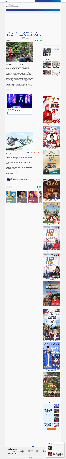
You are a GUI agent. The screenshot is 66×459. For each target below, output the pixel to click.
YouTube (16, 454)
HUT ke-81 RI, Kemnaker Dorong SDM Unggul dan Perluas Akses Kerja (48, 405)
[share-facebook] (37, 40)
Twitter (15, 454)
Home (8, 1)
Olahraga (37, 451)
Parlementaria (37, 9)
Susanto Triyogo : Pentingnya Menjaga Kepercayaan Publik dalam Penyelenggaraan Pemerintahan (56, 67)
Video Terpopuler (47, 47)
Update (36, 152)
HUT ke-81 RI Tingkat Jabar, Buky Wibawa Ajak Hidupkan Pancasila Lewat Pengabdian (48, 410)
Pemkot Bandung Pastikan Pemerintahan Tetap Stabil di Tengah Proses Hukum (47, 67)
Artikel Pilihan (46, 59)
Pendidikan (43, 9)
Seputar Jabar (30, 452)
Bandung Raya (19, 9)
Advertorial (13, 9)
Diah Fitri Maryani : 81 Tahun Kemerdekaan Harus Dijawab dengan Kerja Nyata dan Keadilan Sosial (49, 424)
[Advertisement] (33, 21)
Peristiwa (48, 9)
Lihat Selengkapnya (51, 428)
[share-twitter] (39, 40)
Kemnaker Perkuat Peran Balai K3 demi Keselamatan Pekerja (46, 1)
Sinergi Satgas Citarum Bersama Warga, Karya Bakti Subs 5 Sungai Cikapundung (47, 54)
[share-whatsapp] (41, 40)
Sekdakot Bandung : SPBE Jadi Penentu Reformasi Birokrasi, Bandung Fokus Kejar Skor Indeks (46, 76)
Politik (53, 9)
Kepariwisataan (30, 9)
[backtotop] (33, 447)
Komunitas (22, 451)
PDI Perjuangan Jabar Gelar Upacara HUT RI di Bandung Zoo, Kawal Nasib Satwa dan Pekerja (49, 419)
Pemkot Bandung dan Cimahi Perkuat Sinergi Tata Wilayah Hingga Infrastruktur (55, 76)
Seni (56, 9)
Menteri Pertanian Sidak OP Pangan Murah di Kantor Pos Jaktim (18, 180)
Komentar (9, 40)
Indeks (8, 9)
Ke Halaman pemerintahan (51, 79)
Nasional (29, 451)
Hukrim (24, 9)
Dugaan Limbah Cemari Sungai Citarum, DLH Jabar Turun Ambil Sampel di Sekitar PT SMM (48, 415)
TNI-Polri (37, 452)
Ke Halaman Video (56, 49)
